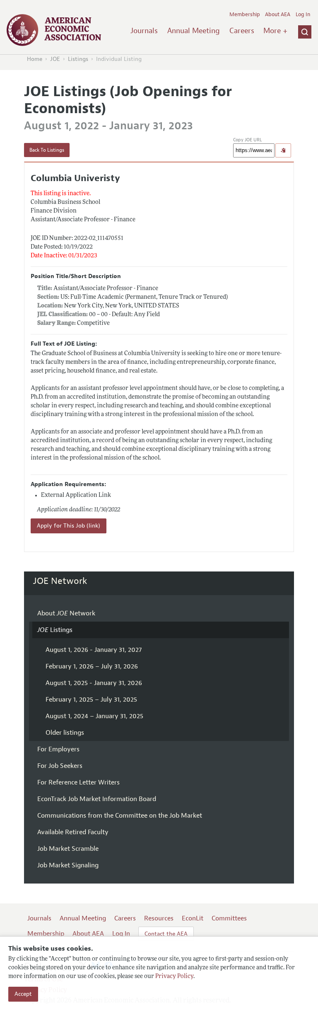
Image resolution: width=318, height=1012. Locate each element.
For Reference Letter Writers (78, 782)
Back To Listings (46, 150)
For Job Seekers (59, 766)
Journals (144, 30)
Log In (303, 14)
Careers (241, 30)
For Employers (58, 749)
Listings (78, 59)
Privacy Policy (174, 976)
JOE (55, 59)
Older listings (65, 733)
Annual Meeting (193, 30)
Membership (244, 14)
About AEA (277, 14)
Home (34, 59)
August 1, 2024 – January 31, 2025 (94, 716)
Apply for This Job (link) (68, 525)
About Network (66, 613)
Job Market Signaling (68, 865)
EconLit (192, 918)
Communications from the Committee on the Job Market (119, 815)
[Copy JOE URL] (283, 150)
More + (275, 30)
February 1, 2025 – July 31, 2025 (91, 699)
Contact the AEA (166, 933)
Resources (158, 918)
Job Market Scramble (68, 849)
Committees (229, 918)
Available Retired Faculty (72, 832)
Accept (23, 993)
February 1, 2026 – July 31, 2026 (92, 666)
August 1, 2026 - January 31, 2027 (94, 650)
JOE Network (60, 581)
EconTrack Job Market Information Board (96, 799)
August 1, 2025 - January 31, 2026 (94, 683)
